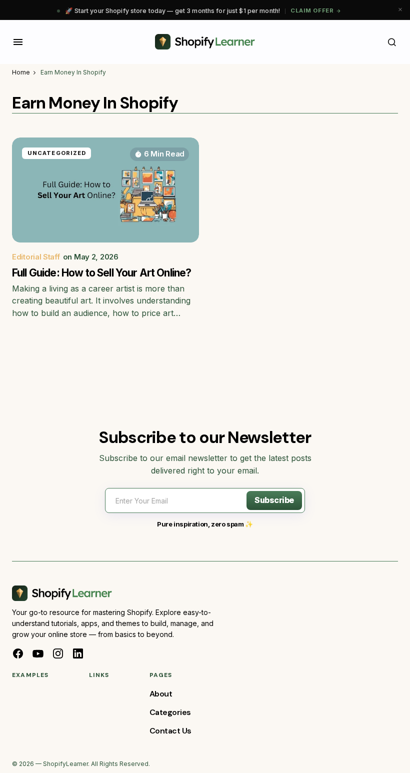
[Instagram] (58, 654)
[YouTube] (38, 654)
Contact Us (171, 731)
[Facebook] (18, 654)
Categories (170, 712)
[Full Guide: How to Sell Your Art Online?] (105, 190)
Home (21, 72)
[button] (18, 42)
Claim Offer (312, 10)
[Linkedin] (78, 654)
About (161, 693)
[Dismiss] (400, 10)
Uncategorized (57, 153)
